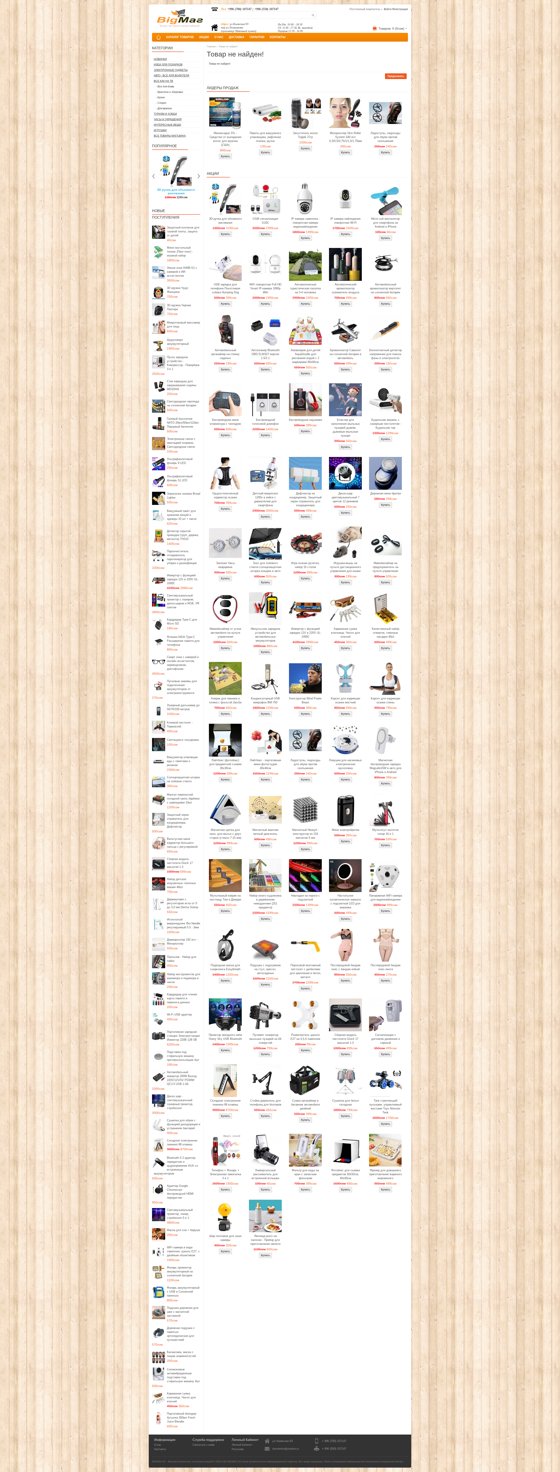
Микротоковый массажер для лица (183, 324)
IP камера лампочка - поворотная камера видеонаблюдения (305, 222)
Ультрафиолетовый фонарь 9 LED (179, 461)
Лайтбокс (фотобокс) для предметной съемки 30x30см (225, 764)
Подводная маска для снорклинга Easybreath (225, 967)
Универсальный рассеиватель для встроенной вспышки (265, 1174)
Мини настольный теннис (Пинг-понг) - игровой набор (180, 251)
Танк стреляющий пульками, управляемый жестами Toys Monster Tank (385, 1106)
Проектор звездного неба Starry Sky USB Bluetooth (225, 1036)
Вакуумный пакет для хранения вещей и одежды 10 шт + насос (182, 514)
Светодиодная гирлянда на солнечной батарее (183, 403)
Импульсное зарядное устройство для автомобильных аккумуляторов (265, 634)
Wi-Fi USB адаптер (179, 1014)
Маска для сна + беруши (183, 1230)
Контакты (160, 1449)
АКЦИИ (204, 37)
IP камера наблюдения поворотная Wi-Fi (345, 220)
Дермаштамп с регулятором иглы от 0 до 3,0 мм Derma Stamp (182, 903)
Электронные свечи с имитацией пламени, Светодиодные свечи (181, 442)
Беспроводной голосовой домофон (265, 421)
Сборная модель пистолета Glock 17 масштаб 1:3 (180, 863)
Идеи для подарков (168, 64)
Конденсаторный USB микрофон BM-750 (265, 700)
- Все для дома (165, 86)
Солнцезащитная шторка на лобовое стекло (183, 779)
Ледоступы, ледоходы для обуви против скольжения (385, 137)
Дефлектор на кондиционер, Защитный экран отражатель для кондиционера (305, 499)
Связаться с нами (203, 1444)
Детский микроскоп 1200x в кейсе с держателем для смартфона (265, 499)
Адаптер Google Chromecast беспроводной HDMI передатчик (180, 1191)
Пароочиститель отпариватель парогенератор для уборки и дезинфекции (182, 557)
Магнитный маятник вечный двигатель (265, 831)
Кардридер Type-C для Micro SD (182, 621)
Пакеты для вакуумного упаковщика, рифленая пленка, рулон (265, 137)
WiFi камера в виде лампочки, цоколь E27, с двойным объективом (183, 1251)
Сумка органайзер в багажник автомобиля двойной (305, 1104)
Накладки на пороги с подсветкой (305, 897)
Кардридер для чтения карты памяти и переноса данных (182, 998)
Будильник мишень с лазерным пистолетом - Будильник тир (385, 423)
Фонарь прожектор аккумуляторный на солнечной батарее (180, 1271)
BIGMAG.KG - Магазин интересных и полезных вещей (182, 1461)
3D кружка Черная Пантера (179, 307)
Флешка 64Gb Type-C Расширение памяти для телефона (183, 640)
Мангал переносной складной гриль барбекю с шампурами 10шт (183, 798)
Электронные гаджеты (171, 70)
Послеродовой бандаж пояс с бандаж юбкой (345, 967)
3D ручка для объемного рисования (225, 220)
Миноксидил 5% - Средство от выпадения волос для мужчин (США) (225, 139)
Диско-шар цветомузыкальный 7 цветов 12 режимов (345, 497)
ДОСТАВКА (236, 37)
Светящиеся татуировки (183, 739)
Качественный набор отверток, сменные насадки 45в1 (385, 632)
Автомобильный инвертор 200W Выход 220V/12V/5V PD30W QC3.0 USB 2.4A (182, 1078)
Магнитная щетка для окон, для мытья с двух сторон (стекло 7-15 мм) (225, 833)
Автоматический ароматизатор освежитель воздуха (345, 288)
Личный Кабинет (242, 1444)
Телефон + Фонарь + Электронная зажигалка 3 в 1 (225, 1174)
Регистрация (400, 9)
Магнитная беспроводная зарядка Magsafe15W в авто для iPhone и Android (385, 766)
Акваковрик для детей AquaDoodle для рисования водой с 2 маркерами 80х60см (305, 356)
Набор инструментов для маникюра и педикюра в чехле (183, 978)
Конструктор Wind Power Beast (305, 700)
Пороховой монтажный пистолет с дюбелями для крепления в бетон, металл (305, 971)
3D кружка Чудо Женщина (177, 290)
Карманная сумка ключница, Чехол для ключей (181, 1397)
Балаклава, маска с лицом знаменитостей (181, 1354)
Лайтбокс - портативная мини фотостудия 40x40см (265, 764)
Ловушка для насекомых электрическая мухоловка (345, 764)
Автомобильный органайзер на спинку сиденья (225, 354)
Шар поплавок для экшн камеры (225, 1238)
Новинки (160, 59)
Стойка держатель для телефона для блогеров (265, 1102)
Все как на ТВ (163, 81)
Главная (211, 46)
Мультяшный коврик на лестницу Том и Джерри (225, 897)
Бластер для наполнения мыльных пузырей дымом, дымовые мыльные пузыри (345, 427)
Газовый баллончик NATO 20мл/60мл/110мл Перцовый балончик (183, 422)
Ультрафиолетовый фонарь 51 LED (179, 478)
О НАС (218, 37)
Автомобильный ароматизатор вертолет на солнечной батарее (385, 288)
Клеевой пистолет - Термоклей (180, 724)
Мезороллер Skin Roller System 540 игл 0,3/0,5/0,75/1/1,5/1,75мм (345, 137)
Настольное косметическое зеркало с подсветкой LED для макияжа (345, 901)
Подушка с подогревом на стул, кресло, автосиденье (265, 969)
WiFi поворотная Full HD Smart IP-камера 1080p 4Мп (265, 288)
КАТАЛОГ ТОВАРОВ (180, 37)
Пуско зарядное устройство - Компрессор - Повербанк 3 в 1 (183, 363)
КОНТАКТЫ (277, 37)
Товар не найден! (228, 46)
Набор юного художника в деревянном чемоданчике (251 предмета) (265, 901)
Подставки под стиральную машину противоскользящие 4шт (183, 1056)
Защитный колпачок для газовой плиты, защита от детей (183, 231)
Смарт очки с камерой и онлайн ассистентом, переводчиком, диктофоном (183, 663)
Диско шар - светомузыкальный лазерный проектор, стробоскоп (180, 1102)
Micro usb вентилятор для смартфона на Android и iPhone (385, 222)
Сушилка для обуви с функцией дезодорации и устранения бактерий (183, 1124)
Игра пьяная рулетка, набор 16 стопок (305, 565)
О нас (157, 1444)
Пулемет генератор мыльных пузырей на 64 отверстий (265, 1038)
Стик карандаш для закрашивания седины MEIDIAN (181, 385)
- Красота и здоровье (169, 92)
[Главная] (158, 37)
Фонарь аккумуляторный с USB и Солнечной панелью (183, 1291)
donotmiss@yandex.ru (285, 1448)
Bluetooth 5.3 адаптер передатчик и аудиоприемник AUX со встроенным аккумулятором (176, 1165)
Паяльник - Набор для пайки (181, 958)
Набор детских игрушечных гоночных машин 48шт (181, 883)
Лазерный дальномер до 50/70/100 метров (183, 707)
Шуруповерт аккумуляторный (178, 341)
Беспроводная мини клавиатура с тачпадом (225, 421)
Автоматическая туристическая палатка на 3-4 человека (305, 288)
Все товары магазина (170, 135)
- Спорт (161, 102)
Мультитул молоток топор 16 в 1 (385, 831)
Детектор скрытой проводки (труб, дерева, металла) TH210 (183, 535)
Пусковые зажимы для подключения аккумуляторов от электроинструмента (182, 687)
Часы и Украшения (168, 119)
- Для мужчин (164, 108)
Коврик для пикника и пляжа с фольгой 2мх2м (225, 700)
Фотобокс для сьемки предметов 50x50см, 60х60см (345, 1174)
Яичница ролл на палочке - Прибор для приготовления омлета (265, 1240)
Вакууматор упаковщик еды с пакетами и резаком (182, 761)
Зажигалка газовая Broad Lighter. (183, 495)
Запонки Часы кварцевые (225, 565)
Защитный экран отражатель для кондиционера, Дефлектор (178, 820)
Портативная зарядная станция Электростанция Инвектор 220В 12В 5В (183, 1035)
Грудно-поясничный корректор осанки (225, 495)
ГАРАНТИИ (257, 37)
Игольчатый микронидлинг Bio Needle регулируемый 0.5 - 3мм (183, 923)
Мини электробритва (345, 830)
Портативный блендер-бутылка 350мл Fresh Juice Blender (182, 1417)
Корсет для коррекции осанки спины (385, 700)
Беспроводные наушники (305, 419)
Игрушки (160, 130)
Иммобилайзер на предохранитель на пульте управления (385, 567)
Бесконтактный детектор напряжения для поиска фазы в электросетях (385, 354)
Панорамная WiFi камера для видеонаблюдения (385, 897)
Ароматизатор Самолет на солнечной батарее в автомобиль (345, 354)
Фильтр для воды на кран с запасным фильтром (305, 1174)
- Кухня (160, 97)
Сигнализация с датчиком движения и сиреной (385, 1038)
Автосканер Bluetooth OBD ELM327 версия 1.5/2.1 (265, 354)
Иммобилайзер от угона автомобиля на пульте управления (225, 632)
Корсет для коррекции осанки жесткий (345, 700)
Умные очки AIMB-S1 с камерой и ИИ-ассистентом (182, 271)
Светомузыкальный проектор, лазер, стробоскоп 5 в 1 (180, 1213)
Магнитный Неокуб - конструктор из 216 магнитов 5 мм (305, 833)
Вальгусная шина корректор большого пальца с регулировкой (182, 842)
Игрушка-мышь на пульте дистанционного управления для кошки (345, 567)
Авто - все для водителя (171, 75)
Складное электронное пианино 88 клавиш (182, 1142)
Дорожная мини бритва (385, 493)
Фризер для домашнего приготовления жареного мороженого (385, 1174)
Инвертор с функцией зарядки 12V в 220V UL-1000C (182, 579)
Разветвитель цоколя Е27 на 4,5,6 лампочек (305, 1036)
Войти (388, 9)
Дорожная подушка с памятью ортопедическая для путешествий (181, 1333)
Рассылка (238, 1449)
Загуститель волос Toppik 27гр (176, 191)
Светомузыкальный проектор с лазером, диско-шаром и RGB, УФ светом (183, 601)
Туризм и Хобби (165, 113)
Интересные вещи (167, 124)
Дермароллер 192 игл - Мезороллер (182, 941)
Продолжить (396, 76)
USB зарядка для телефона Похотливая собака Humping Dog (225, 288)
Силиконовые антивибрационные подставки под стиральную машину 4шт (183, 1375)
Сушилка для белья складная (345, 1102)
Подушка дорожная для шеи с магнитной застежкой (182, 1311)
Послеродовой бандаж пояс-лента (386, 967)
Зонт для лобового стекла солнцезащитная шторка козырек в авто (265, 567)
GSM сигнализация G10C (265, 220)
